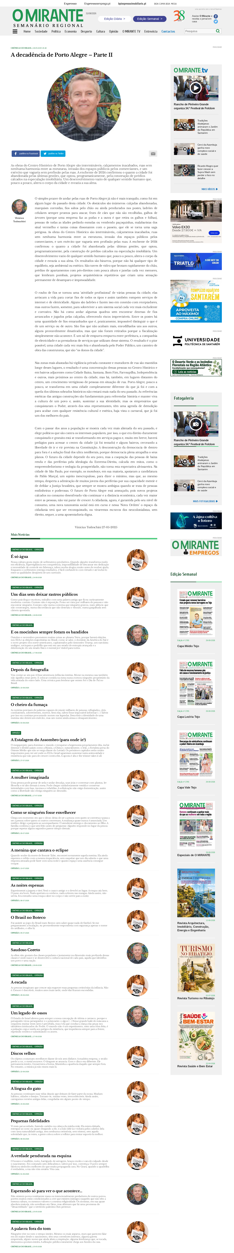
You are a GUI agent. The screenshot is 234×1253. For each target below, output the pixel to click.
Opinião (15, 688)
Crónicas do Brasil (21, 48)
